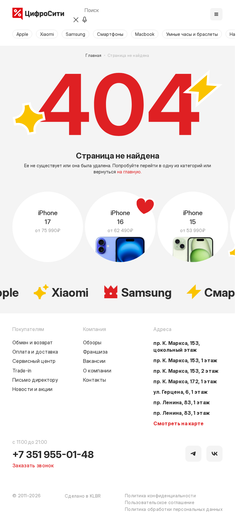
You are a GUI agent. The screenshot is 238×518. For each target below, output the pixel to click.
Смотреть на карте (178, 423)
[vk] (214, 454)
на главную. (129, 171)
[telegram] (193, 454)
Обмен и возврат (32, 342)
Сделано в (83, 496)
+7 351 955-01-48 (53, 454)
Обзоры (92, 342)
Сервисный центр (34, 360)
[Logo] (38, 14)
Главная (94, 55)
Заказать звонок (33, 465)
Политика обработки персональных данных (174, 509)
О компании (97, 370)
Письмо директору (35, 379)
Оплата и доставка (35, 351)
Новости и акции (32, 389)
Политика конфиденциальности (160, 495)
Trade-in (22, 370)
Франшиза (95, 351)
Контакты (94, 379)
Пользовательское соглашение (159, 502)
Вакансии (94, 360)
